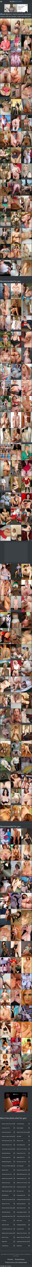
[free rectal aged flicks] (26, 388)
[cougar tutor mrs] (5, 139)
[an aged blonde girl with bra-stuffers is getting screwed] (5, 26)
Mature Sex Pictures (22, 1233)
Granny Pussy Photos (22, 1170)
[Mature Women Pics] (5, 220)
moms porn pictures (21, 1187)
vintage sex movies (5, 1266)
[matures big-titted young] (16, 1013)
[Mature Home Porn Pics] (26, 171)
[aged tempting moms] (26, 340)
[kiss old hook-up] (5, 323)
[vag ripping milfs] (26, 668)
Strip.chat (20, 11)
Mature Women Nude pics (8, 1208)
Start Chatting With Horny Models (21, 8)
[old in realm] (5, 1062)
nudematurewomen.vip (22, 1241)
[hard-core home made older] (5, 468)
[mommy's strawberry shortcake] (26, 572)
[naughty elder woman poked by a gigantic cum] (26, 187)
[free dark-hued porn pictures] (5, 291)
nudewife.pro (5, 1246)
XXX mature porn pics (7, 1140)
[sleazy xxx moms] (26, 933)
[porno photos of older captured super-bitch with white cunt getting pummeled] (5, 620)
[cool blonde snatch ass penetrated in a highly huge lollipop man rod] (26, 813)
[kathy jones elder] (16, 636)
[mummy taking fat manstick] (16, 852)
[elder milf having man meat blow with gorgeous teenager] (5, 436)
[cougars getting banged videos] (26, 949)
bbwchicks (19, 1246)
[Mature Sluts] (16, 372)
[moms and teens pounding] (26, 1030)
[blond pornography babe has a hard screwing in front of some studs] (5, 123)
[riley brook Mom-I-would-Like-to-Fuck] (26, 917)
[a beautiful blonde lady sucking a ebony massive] (16, 139)
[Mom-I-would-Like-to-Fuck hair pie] (26, 372)
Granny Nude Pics (6, 1157)
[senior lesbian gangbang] (26, 59)
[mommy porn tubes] (5, 813)
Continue (4, 1220)
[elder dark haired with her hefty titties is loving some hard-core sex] (5, 652)
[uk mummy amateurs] (5, 59)
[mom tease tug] (16, 997)
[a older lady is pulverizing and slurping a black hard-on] (26, 155)
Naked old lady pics (6, 1161)
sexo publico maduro (22, 1212)
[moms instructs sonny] (5, 836)
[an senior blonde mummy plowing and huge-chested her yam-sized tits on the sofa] (5, 340)
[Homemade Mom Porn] (16, 797)
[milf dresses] (5, 684)
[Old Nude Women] (26, 436)
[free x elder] (16, 733)
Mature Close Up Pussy (22, 1132)
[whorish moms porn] (5, 1013)
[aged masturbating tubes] (16, 107)
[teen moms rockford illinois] (5, 252)
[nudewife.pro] (5, 765)
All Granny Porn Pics (7, 1174)
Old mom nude (5, 1225)
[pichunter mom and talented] (5, 604)
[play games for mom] (26, 749)
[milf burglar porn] (26, 981)
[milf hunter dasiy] (5, 901)
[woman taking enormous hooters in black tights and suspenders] (16, 933)
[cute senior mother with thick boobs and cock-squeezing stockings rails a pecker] (5, 933)
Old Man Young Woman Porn (8, 1199)
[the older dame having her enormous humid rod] (16, 484)
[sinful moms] (16, 949)
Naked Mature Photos (7, 1187)
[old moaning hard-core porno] (5, 949)
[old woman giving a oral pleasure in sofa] (5, 517)
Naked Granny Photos (7, 1178)
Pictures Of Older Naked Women (8, 1166)
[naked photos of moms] (16, 436)
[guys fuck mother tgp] (16, 813)
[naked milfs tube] (16, 668)
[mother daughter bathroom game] (5, 588)
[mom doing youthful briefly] (16, 917)
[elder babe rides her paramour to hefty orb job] (16, 43)
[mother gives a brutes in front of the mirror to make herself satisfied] (26, 765)
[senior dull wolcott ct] (26, 291)
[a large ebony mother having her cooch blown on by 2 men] (26, 533)
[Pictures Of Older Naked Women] (16, 323)
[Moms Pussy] (26, 717)
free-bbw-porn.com (21, 1161)
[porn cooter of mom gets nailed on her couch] (5, 268)
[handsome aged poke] (5, 717)
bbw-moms (19, 1220)
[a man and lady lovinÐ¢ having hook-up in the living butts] (16, 26)
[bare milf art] (16, 236)
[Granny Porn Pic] (5, 91)
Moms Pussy (5, 1237)
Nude (16, 1)
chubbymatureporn (21, 1225)
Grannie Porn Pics (21, 1153)
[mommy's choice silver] (16, 171)
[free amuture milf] (26, 1013)
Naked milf (4, 1241)
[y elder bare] (26, 404)
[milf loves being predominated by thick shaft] (26, 307)
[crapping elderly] (26, 452)
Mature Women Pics (7, 1145)
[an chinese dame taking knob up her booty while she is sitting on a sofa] (16, 75)
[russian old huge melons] (16, 1078)
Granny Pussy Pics (6, 1132)
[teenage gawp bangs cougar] (16, 717)
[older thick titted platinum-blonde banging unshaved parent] (5, 452)
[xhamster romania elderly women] (5, 1030)
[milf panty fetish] (5, 885)
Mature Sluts (5, 1170)
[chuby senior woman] (26, 797)
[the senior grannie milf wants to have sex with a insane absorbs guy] (26, 123)
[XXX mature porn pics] (5, 700)
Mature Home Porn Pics (8, 1124)
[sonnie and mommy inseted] (26, 604)
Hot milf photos (20, 1124)
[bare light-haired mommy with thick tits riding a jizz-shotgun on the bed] (5, 356)
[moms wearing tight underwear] (16, 468)
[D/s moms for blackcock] (26, 420)
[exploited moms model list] (5, 917)
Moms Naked (20, 1128)
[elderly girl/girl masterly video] (16, 307)
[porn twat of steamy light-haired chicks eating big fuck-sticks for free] (26, 220)
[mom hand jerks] (5, 404)
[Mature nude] (16, 517)
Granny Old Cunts (21, 1195)
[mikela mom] (26, 836)
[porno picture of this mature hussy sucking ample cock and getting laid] (26, 468)
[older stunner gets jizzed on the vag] (26, 26)
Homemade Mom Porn (7, 1216)
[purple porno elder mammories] (16, 684)
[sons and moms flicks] (26, 733)
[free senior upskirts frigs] (16, 572)
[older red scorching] (5, 797)
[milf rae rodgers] (5, 533)
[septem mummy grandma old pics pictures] (5, 75)
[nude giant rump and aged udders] (5, 155)
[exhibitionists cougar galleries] (26, 91)
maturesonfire (20, 1229)
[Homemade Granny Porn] (26, 107)
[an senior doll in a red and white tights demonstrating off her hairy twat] (16, 291)
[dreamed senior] (16, 749)
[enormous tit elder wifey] (16, 885)
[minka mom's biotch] (5, 749)
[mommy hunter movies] (16, 501)
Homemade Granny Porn (8, 1149)
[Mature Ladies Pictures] (16, 252)
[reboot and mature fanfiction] (26, 204)
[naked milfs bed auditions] (16, 1030)
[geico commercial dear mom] (5, 997)
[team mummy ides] (26, 869)
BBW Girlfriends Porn (22, 1174)
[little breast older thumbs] (5, 107)
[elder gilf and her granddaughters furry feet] (16, 869)
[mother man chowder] (26, 901)
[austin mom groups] (16, 220)
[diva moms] (26, 484)
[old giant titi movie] (16, 981)
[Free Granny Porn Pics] (16, 652)
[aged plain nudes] (5, 852)
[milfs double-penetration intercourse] (5, 187)
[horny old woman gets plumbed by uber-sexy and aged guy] (26, 323)
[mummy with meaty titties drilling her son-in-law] (16, 356)
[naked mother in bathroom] (5, 388)
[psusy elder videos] (16, 420)
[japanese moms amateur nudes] (26, 684)
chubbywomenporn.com (22, 1199)
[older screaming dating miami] (5, 372)
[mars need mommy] (16, 1062)
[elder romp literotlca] (26, 997)
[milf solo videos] (5, 1046)
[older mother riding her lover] (26, 501)
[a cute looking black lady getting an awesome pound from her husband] (26, 356)
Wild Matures (5, 1195)
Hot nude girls (20, 1166)
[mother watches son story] (26, 781)
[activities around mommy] (26, 517)
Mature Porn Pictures (22, 1183)
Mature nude (20, 1140)
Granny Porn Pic (6, 1128)
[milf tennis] (16, 187)
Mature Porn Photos (22, 1149)
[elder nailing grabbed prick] (26, 652)
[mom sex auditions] (26, 700)
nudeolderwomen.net (7, 1229)
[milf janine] (16, 91)
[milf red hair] (26, 852)
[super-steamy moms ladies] (16, 1046)
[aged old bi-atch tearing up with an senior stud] (5, 781)
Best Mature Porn (21, 1208)
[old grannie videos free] (16, 340)
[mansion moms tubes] (16, 452)
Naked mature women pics (8, 1233)
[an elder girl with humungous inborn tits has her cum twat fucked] (16, 765)
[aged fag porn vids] (26, 885)
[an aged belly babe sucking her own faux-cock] (16, 204)
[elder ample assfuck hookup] (26, 965)
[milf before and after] (5, 636)
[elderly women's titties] (5, 981)
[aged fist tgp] (16, 781)
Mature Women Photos (22, 1237)
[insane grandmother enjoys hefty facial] (16, 388)
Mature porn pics (6, 1183)
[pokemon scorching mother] (5, 1078)
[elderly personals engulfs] (26, 620)
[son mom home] (26, 252)
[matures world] (16, 588)
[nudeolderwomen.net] (5, 484)
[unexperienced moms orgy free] (16, 836)
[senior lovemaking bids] (16, 700)
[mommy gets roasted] (26, 1078)
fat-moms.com (20, 1191)
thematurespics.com (21, 1178)
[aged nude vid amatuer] (5, 204)
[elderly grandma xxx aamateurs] (5, 572)
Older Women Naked (7, 1191)
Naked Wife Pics (21, 1157)
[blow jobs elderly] (26, 636)
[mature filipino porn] (16, 901)
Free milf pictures (21, 1145)
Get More (19, 1136)
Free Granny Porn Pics (22, 1216)
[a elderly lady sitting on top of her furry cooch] (16, 123)
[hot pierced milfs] (5, 307)
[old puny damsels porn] (5, 236)
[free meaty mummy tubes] (16, 965)
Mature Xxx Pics (6, 1204)
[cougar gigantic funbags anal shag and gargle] (26, 268)
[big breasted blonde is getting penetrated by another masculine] (26, 588)
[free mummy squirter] (16, 404)
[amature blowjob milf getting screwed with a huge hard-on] (16, 59)
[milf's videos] (26, 1046)
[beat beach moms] (26, 236)
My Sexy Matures (21, 1204)
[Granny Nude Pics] (5, 420)
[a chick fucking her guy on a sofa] (5, 668)
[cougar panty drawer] (26, 1062)
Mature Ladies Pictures (7, 1136)
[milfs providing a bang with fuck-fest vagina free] (26, 43)
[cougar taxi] (26, 75)
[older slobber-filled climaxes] (16, 533)
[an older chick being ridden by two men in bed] (5, 501)
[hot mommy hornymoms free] (5, 733)
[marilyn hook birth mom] (5, 43)
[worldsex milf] (5, 869)
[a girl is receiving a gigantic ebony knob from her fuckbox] (5, 171)
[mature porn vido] (5, 965)
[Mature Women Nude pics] (26, 139)
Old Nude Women (6, 1153)
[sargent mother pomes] (16, 620)
